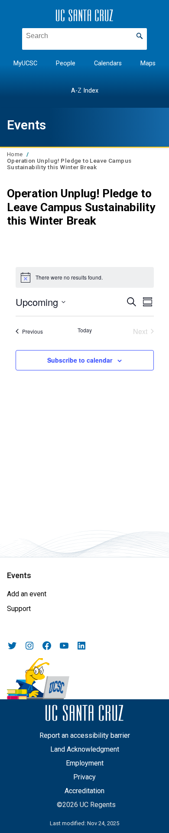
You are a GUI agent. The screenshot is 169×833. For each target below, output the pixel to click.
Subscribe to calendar (79, 360)
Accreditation (84, 791)
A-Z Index (84, 90)
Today (85, 330)
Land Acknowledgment (84, 749)
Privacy (84, 777)
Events (26, 124)
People (65, 63)
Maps (148, 63)
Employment (85, 763)
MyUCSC (25, 63)
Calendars (108, 63)
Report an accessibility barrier (84, 735)
